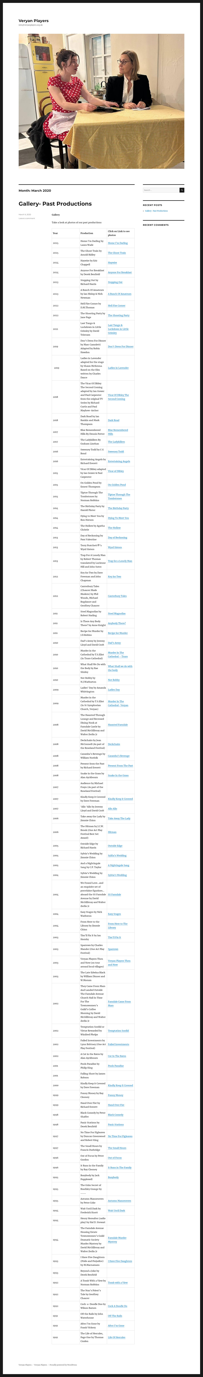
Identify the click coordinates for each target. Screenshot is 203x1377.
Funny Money (115, 1095)
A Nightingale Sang (118, 865)
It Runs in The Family (119, 1167)
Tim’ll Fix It (114, 937)
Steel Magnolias (117, 613)
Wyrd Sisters (115, 547)
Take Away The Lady (119, 818)
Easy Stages (114, 914)
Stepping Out (115, 282)
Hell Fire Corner (116, 305)
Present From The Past (120, 765)
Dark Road (113, 420)
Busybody (113, 1177)
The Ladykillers (116, 441)
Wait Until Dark (116, 1210)
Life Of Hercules (116, 1337)
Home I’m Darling (118, 243)
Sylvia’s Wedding (117, 875)
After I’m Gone (116, 1325)
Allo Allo (112, 808)
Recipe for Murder (118, 633)
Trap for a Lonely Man (120, 561)
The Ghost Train (117, 252)
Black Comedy (115, 1114)
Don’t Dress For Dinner (120, 346)
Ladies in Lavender (118, 367)
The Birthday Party (118, 508)
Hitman (112, 832)
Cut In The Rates (117, 1056)
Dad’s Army (114, 642)
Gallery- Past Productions (55, 203)
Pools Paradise (116, 1065)
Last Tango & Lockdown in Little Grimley (118, 329)
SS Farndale (114, 894)
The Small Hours (117, 1148)
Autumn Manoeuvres (119, 1200)
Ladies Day (114, 689)
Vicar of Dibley (116, 471)
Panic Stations (116, 1124)
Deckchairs (114, 744)
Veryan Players (34, 20)
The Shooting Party (118, 315)
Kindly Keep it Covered (120, 798)
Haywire (112, 262)
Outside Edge (115, 845)
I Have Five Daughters (120, 1261)
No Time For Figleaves (120, 1136)
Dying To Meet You (118, 518)
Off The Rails (115, 1315)
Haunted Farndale (118, 724)
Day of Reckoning (117, 537)
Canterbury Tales (117, 596)
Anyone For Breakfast (120, 272)
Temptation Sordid (118, 1030)
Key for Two (114, 576)
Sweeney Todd (116, 451)
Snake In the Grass (118, 775)
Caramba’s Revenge (119, 755)
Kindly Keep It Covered (120, 1085)
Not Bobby (114, 680)
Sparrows (113, 949)
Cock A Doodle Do (117, 1306)
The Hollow (114, 527)
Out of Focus (115, 1157)
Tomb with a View (118, 1282)
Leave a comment (27, 218)
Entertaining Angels (119, 461)
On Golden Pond (117, 484)
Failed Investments (118, 1044)
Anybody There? (117, 623)
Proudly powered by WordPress (63, 1365)
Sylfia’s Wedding (117, 855)
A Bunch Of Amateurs (119, 293)
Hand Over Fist (116, 1105)
